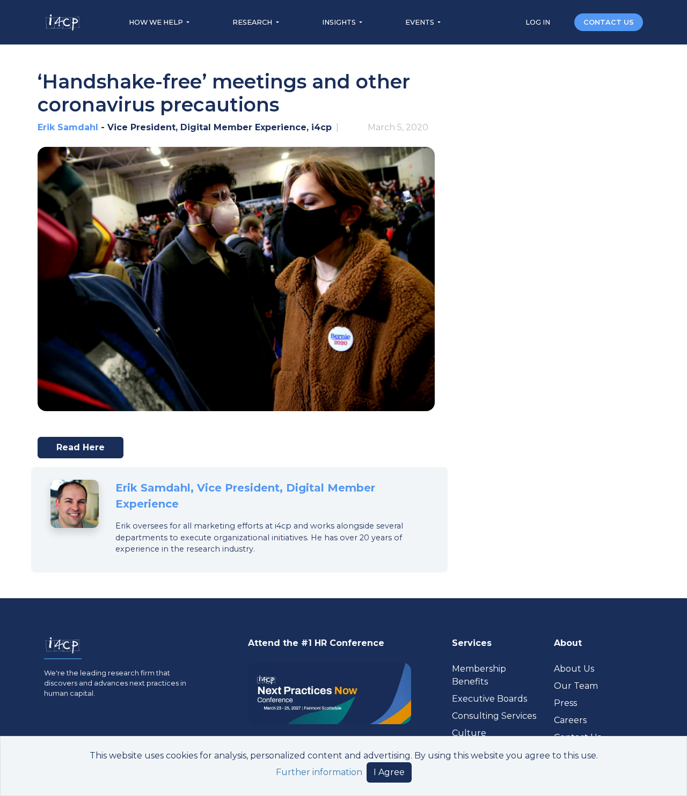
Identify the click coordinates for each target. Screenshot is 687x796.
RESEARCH (253, 22)
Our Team (576, 686)
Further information (319, 772)
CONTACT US (608, 22)
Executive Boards (489, 699)
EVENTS (420, 22)
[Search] (563, 22)
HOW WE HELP (157, 22)
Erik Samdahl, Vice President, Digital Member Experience (245, 495)
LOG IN (538, 22)
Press (565, 703)
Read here (85, 450)
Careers (570, 720)
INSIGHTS (339, 22)
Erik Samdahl (68, 127)
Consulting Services (494, 716)
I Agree (389, 772)
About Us (574, 669)
